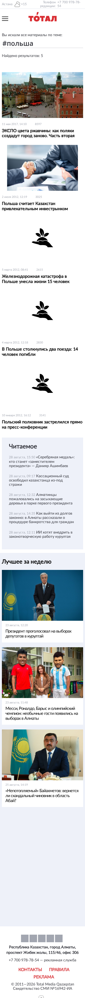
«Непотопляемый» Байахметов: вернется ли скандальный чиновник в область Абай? (41, 796)
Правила (59, 970)
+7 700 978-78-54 (69, 4)
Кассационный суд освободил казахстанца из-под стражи (39, 480)
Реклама (44, 977)
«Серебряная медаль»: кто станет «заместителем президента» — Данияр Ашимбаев (42, 461)
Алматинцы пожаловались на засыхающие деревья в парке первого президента (40, 499)
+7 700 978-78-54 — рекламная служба (42, 960)
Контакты (30, 970)
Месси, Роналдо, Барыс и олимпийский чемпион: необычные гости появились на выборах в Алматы (41, 714)
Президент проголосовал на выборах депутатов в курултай (38, 633)
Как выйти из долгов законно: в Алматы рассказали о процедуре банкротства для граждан (41, 518)
